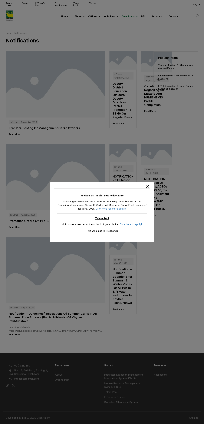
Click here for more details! (111, 208)
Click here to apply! (131, 224)
